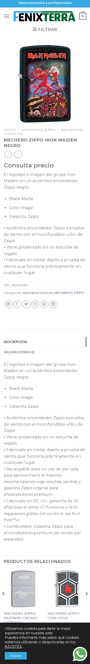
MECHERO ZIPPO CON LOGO (64, 615)
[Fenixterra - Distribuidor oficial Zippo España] (45, 16)
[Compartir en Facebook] (17, 304)
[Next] (86, 603)
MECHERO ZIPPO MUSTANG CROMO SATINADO (21, 617)
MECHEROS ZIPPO (38, 130)
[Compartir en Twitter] (26, 304)
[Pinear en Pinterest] (44, 304)
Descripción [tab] (15, 342)
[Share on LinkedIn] (53, 304)
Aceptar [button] (16, 656)
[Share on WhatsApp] (8, 304)
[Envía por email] (35, 304)
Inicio (10, 130)
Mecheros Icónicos (38, 293)
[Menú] (7, 16)
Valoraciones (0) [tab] (19, 352)
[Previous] (3, 603)
